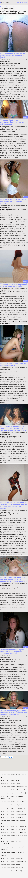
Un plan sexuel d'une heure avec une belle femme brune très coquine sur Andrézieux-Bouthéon (13, 579)
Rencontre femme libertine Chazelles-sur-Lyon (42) (14, 776)
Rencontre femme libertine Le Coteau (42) (12, 802)
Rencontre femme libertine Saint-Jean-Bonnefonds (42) (11, 843)
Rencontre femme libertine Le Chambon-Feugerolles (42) (12, 797)
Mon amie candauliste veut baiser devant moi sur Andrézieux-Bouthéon (13, 201)
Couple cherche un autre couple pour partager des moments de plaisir (12, 56)
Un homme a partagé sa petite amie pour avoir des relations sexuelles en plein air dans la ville (13, 428)
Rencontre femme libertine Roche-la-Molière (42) (13, 822)
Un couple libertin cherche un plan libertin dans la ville (13, 364)
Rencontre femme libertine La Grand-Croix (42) (14, 786)
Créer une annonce (21, 2)
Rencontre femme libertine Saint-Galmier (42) (13, 832)
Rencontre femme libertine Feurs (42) (11, 780)
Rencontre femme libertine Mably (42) (11, 805)
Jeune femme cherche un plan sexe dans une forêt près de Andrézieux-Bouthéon (12, 652)
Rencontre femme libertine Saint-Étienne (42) (13, 829)
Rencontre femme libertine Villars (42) (11, 871)
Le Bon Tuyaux (5, 2)
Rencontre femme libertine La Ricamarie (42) (13, 790)
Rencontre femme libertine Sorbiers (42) (12, 858)
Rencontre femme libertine (7, 7)
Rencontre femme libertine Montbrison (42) (13, 808)
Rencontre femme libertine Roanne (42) (12, 817)
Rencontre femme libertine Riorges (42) (12, 811)
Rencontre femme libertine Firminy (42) (11, 783)
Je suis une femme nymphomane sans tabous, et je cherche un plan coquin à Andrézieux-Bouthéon (13, 713)
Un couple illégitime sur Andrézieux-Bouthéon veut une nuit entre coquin (12, 122)
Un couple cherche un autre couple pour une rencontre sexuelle (14, 285)
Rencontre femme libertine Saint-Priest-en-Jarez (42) (13, 854)
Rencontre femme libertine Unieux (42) (11, 864)
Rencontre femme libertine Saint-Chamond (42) (14, 826)
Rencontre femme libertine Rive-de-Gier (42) (13, 814)
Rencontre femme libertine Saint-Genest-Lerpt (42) (14, 837)
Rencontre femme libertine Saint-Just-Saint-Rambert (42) (13, 848)
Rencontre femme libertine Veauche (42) (12, 867)
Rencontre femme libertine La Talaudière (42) (13, 793)
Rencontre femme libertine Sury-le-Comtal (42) (14, 861)
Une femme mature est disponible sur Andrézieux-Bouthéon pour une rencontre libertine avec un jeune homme (14, 505)
